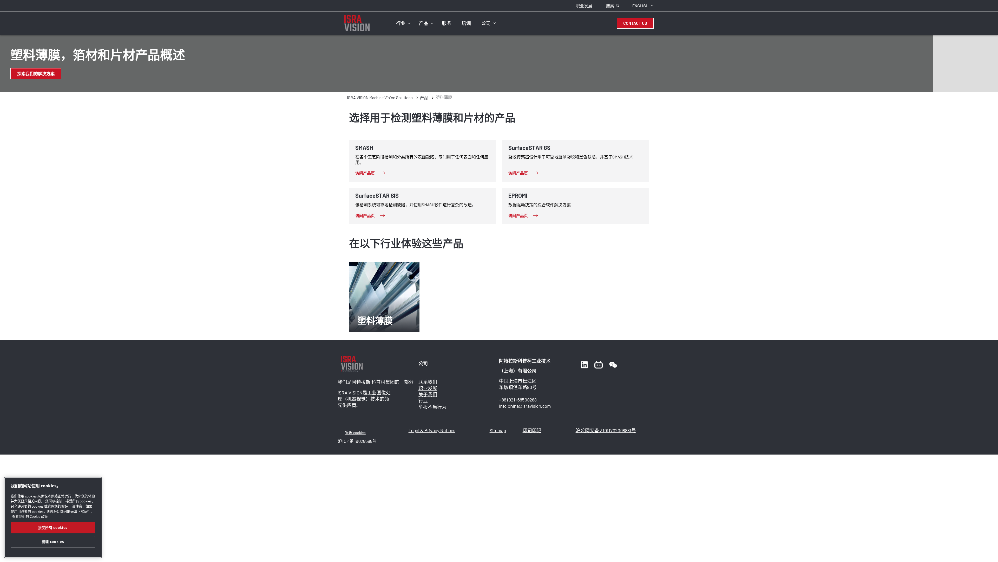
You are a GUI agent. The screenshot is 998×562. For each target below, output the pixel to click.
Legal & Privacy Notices (432, 430)
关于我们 (427, 394)
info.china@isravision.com (525, 406)
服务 (446, 23)
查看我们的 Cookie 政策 (30, 516)
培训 (466, 23)
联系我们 (427, 382)
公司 (486, 23)
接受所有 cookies (53, 527)
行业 (400, 23)
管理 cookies (355, 432)
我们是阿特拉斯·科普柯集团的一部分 (375, 382)
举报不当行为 (432, 407)
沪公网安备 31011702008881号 (606, 430)
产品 (423, 23)
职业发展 (427, 388)
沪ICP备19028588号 (357, 441)
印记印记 (532, 430)
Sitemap (498, 430)
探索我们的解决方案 (36, 73)
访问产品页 (365, 173)
